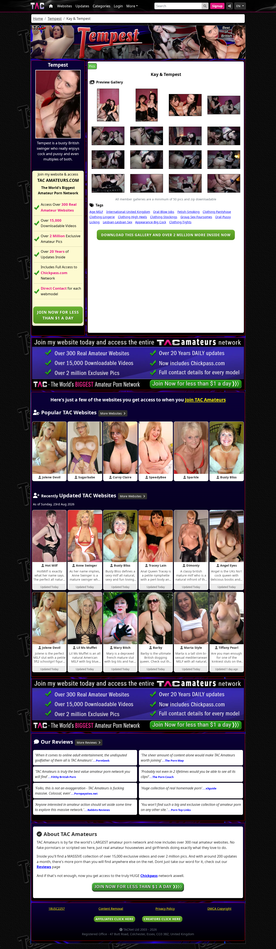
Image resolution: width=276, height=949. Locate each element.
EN (238, 6)
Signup (217, 6)
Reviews (44, 866)
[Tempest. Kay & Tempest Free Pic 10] (223, 135)
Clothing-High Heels (132, 217)
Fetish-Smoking (188, 212)
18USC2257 (57, 909)
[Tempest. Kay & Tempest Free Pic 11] (108, 159)
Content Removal (111, 909)
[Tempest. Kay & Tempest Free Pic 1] (108, 104)
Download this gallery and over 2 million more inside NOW (166, 235)
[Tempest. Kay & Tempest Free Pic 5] (223, 104)
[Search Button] (205, 6)
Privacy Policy (165, 909)
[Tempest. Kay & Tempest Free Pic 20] (223, 183)
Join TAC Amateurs (205, 400)
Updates (82, 6)
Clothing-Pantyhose (217, 212)
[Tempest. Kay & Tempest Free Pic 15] (223, 159)
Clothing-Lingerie (102, 217)
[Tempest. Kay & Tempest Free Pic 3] (185, 104)
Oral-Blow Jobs (163, 212)
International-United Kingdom (128, 212)
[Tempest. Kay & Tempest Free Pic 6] (108, 135)
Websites (64, 6)
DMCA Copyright (219, 909)
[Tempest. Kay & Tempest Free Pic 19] (185, 183)
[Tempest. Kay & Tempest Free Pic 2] (147, 104)
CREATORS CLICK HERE (162, 919)
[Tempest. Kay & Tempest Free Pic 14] (185, 159)
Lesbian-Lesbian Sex (117, 222)
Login (118, 6)
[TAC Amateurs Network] (37, 6)
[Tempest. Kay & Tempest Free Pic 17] (108, 183)
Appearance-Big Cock (150, 222)
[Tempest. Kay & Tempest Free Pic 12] (146, 159)
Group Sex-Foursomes (196, 217)
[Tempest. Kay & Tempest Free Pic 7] (146, 135)
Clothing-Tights (180, 222)
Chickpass (149, 875)
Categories (101, 6)
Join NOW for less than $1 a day (58, 315)
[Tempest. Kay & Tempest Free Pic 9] (185, 135)
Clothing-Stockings (163, 217)
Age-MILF (96, 212)
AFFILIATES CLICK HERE (114, 919)
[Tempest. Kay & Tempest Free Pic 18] (146, 183)
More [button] (130, 6)
